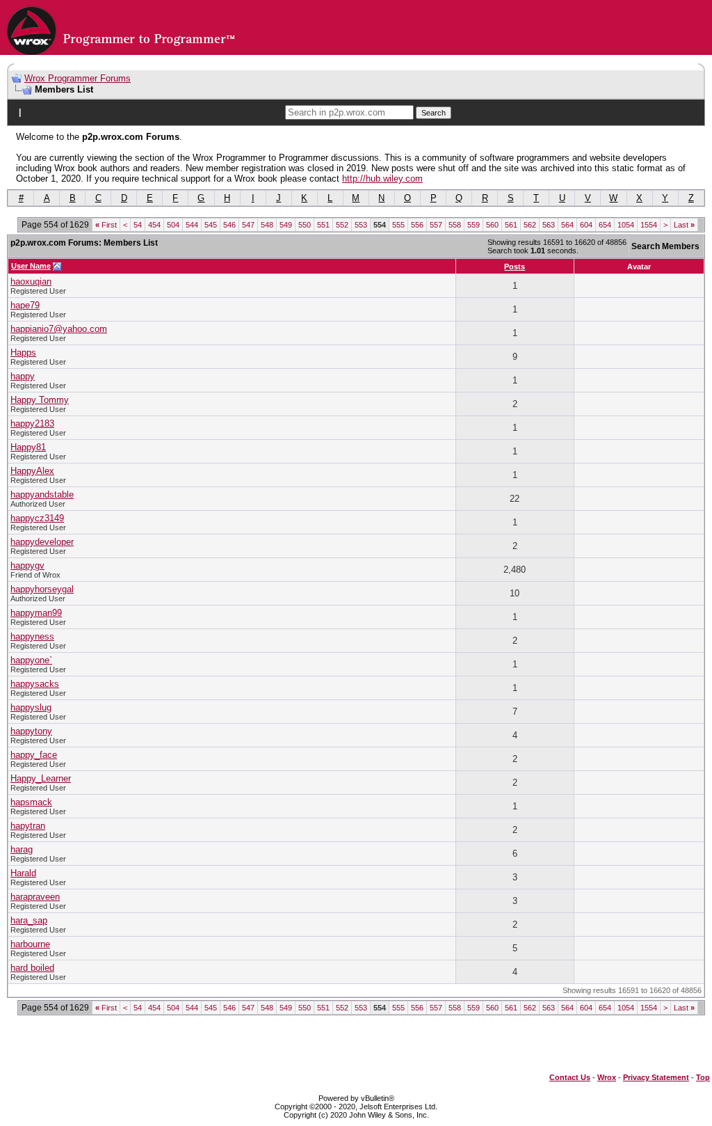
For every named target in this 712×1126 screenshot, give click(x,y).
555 (398, 225)
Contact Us (569, 1077)
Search (433, 113)
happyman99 (36, 613)
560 (492, 225)
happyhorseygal (42, 589)
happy (22, 376)
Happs (23, 352)
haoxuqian (30, 281)
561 (511, 225)
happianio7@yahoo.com (58, 329)
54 (138, 225)
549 (286, 225)
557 (436, 225)
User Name (31, 266)
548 (267, 225)
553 (361, 225)
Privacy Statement (656, 1077)
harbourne (30, 944)
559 (473, 225)
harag (21, 849)
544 (192, 225)
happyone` (31, 660)
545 (210, 225)
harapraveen (35, 896)
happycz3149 (37, 518)
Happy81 (28, 447)
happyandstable (42, 494)
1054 (625, 225)
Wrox (606, 1077)
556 (417, 225)
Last (684, 225)
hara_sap (28, 920)
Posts (514, 266)
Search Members (665, 246)
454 (154, 225)
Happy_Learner (40, 778)
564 (567, 225)
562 (530, 225)
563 (548, 225)
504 (173, 225)
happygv (27, 565)
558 (454, 225)
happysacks (34, 684)
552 (342, 225)
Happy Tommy (39, 400)
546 (229, 225)
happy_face (33, 755)
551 (323, 225)
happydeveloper (42, 542)
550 (304, 225)
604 (586, 225)
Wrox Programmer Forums (77, 78)
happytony (31, 731)
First (106, 225)
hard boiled (32, 967)
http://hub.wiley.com (382, 178)
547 (248, 225)
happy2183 (32, 423)
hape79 (25, 305)
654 (605, 225)
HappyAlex (32, 471)
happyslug (30, 707)
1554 (648, 225)
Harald (23, 873)
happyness (32, 636)
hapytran (27, 825)
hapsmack (31, 802)
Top (703, 1077)
